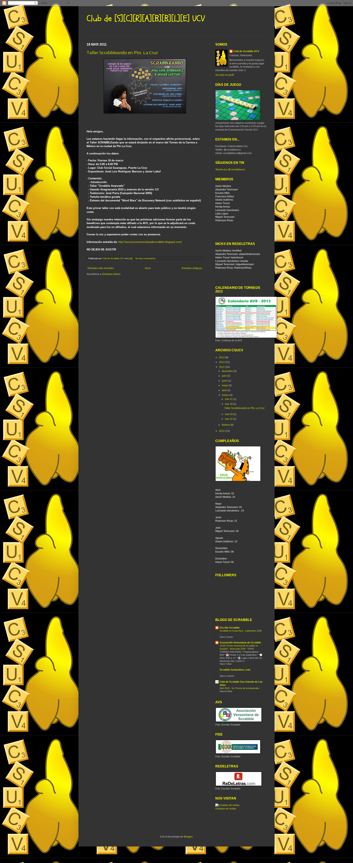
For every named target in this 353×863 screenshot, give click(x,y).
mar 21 (229, 399)
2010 (222, 431)
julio (224, 375)
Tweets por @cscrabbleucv (230, 169)
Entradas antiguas (192, 268)
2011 (222, 367)
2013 (222, 357)
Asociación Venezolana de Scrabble (240, 642)
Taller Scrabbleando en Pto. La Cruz (122, 52)
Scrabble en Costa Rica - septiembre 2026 (241, 631)
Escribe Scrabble (230, 627)
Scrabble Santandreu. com (235, 669)
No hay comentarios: (146, 258)
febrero (226, 424)
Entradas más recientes (101, 268)
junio (225, 380)
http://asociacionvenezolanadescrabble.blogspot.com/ (150, 241)
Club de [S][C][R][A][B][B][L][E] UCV (146, 19)
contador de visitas (225, 808)
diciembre (227, 371)
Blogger (188, 836)
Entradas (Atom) (111, 274)
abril (224, 390)
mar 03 (229, 414)
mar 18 (229, 404)
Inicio (148, 268)
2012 (222, 362)
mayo (225, 385)
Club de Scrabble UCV (246, 51)
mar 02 (229, 419)
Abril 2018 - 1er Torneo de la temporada (239, 688)
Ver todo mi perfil (224, 75)
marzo (225, 395)
